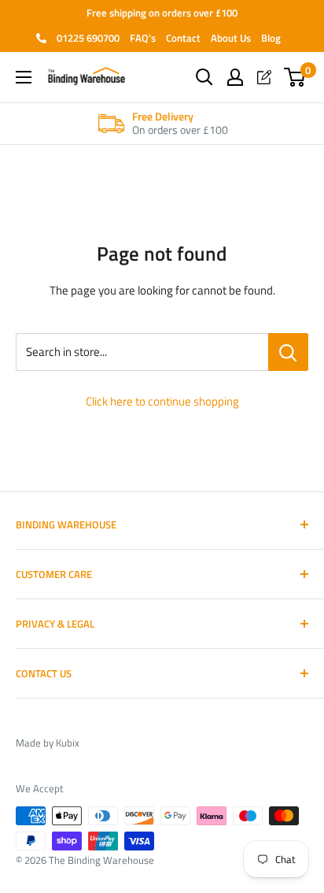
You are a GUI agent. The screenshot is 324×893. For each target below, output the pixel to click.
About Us (231, 38)
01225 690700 (87, 38)
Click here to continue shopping (162, 401)
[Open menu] (23, 77)
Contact (183, 38)
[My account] (235, 77)
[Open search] (204, 77)
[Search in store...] (288, 352)
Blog (271, 38)
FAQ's (143, 38)
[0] (295, 77)
